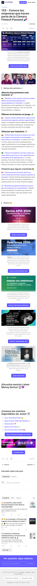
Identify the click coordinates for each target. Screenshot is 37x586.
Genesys (9, 257)
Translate (5, 7)
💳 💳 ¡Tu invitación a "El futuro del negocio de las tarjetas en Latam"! (13, 520)
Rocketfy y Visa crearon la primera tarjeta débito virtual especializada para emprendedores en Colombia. (18, 101)
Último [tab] (13, 498)
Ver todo (5, 550)
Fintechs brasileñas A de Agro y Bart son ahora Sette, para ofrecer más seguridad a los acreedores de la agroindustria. (17, 155)
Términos (28, 572)
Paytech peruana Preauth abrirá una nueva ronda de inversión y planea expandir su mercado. (18, 175)
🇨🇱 (2, 118)
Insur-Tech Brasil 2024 (12, 418)
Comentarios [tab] (6, 476)
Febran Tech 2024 (11, 427)
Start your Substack (12, 578)
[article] (18, 509)
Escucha (32, 24)
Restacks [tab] (13, 476)
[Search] (34, 498)
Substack (9, 582)
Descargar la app (27, 578)
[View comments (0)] (7, 28)
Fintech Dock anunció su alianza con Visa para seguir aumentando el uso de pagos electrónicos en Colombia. (18, 137)
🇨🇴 (2, 98)
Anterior (6, 464)
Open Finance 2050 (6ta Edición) (16, 421)
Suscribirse (23, 2)
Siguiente (30, 464)
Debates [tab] (18, 498)
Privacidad (21, 572)
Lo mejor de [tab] (5, 498)
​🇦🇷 (2, 186)
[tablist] (9, 476)
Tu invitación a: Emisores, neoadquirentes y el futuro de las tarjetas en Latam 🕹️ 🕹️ (13, 536)
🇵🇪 (2, 172)
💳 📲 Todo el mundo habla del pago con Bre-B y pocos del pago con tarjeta (13, 524)
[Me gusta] (3, 28)
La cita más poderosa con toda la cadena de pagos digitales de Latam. (14, 510)
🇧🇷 (2, 153)
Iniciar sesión (31, 2)
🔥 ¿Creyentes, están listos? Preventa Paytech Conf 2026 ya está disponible (12, 505)
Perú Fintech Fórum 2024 (13, 430)
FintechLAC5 (9, 424)
